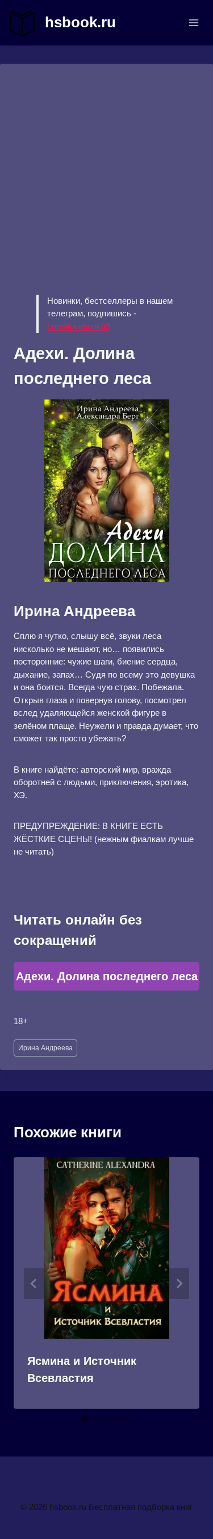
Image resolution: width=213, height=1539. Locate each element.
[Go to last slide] (34, 1283)
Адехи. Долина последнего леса (107, 976)
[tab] (84, 1419)
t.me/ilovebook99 (78, 326)
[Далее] (179, 1283)
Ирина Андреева (45, 1048)
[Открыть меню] (193, 22)
